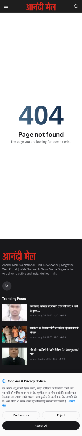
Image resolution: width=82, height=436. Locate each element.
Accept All (41, 425)
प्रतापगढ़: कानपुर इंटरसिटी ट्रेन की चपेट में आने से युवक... (54, 308)
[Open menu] (6, 6)
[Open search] (75, 6)
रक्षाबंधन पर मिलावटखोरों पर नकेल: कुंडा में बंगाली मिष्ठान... (54, 330)
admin (33, 315)
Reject (61, 415)
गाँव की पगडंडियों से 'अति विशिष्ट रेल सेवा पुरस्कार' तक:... (54, 352)
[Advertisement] (41, 40)
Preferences (21, 415)
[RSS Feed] (6, 286)
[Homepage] (41, 6)
